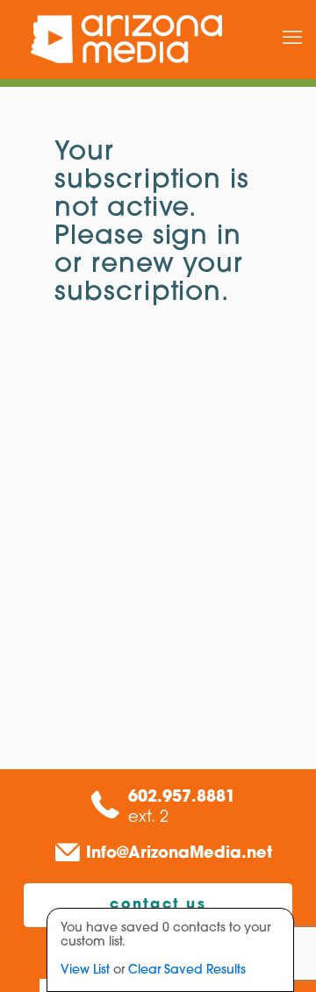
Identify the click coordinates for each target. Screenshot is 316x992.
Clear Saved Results (187, 970)
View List (85, 970)
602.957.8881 (181, 798)
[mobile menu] (292, 39)
